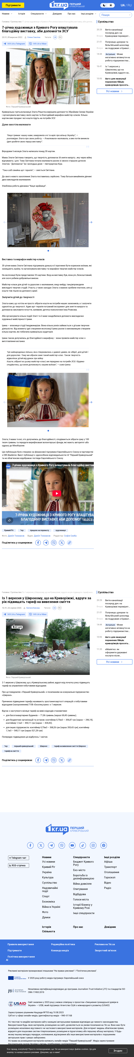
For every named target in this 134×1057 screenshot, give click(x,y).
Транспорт (110, 866)
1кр (21, 530)
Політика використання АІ (20, 958)
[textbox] (114, 15)
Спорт (45, 896)
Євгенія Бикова (33, 608)
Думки (46, 917)
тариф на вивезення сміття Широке (70, 746)
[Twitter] (61, 542)
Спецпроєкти (37, 13)
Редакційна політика (63, 944)
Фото (45, 912)
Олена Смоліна (33, 37)
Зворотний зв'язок (105, 950)
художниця (61, 530)
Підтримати (13, 5)
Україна (47, 872)
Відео (107, 882)
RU (129, 5)
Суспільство (49, 882)
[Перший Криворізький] (67, 5)
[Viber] (54, 542)
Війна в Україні (51, 906)
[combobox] (114, 15)
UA (123, 5)
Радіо (107, 887)
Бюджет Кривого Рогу (83, 863)
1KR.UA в (16, 44)
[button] (48, 251)
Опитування (80, 889)
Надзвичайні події (50, 889)
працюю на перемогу (39, 530)
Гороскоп (109, 877)
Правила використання (21, 944)
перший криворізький (23, 746)
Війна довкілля (82, 883)
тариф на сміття (11, 751)
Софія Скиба (70, 536)
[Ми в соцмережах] (30, 845)
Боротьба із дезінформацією (83, 877)
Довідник (57, 13)
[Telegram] (46, 542)
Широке (43, 746)
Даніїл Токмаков (16, 536)
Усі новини (112, 91)
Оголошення (111, 872)
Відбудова (79, 894)
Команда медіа (60, 950)
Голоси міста (81, 899)
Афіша (108, 861)
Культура (47, 877)
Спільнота (48, 931)
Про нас (71, 13)
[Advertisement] (48, 569)
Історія (21, 13)
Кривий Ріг (9, 530)
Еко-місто (79, 870)
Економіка (48, 901)
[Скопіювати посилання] (69, 542)
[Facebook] (38, 542)
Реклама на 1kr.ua (105, 944)
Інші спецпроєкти (83, 913)
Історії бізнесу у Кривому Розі (82, 906)
